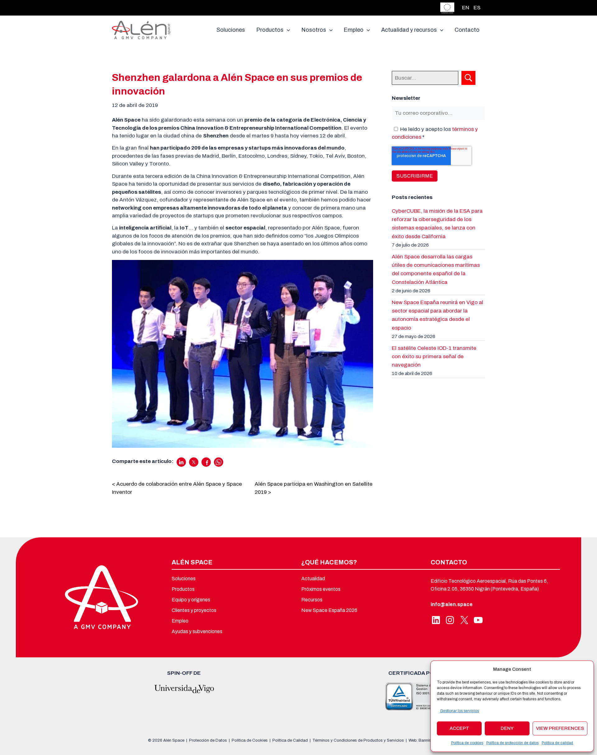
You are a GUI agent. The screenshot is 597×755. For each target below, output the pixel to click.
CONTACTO (449, 562)
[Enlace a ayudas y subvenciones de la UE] (447, 7)
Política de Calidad (290, 740)
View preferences (560, 728)
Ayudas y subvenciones (197, 631)
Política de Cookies (250, 740)
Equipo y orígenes (191, 599)
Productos (183, 589)
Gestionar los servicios (459, 711)
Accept (459, 728)
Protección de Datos (208, 740)
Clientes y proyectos (194, 610)
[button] (287, 29)
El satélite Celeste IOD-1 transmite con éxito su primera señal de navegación (434, 356)
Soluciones (184, 578)
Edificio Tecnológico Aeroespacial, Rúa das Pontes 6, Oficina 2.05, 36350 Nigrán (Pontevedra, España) (489, 585)
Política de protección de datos (512, 743)
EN (465, 8)
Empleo (180, 620)
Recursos (311, 599)
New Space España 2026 (329, 610)
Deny (507, 728)
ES (477, 8)
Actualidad (313, 578)
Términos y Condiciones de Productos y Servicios (358, 740)
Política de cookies (467, 743)
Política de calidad (557, 743)
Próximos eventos (320, 589)
